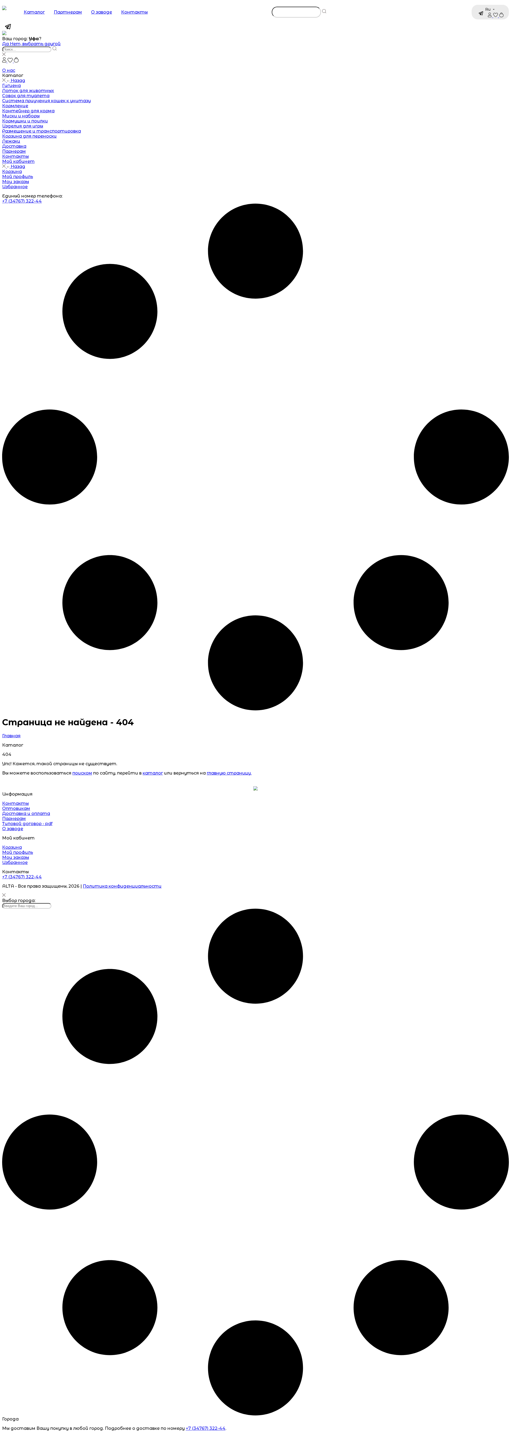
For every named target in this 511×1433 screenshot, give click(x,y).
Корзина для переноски (29, 136)
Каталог (34, 12)
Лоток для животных (28, 90)
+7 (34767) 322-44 (22, 201)
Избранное (15, 186)
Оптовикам (16, 808)
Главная (11, 735)
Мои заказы (15, 181)
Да (6, 43)
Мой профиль (17, 176)
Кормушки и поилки (25, 120)
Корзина (12, 171)
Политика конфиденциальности (122, 886)
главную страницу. (229, 773)
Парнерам (14, 151)
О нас (8, 70)
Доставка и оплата (26, 813)
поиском (82, 773)
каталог (153, 773)
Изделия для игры (22, 126)
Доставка (14, 146)
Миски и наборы (21, 115)
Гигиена (11, 85)
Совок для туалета (26, 95)
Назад (17, 80)
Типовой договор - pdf (27, 823)
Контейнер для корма (28, 110)
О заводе (101, 12)
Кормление (15, 105)
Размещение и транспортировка (41, 131)
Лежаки (11, 141)
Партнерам (68, 12)
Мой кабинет (18, 161)
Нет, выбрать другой (35, 43)
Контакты (134, 12)
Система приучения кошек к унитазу (46, 100)
